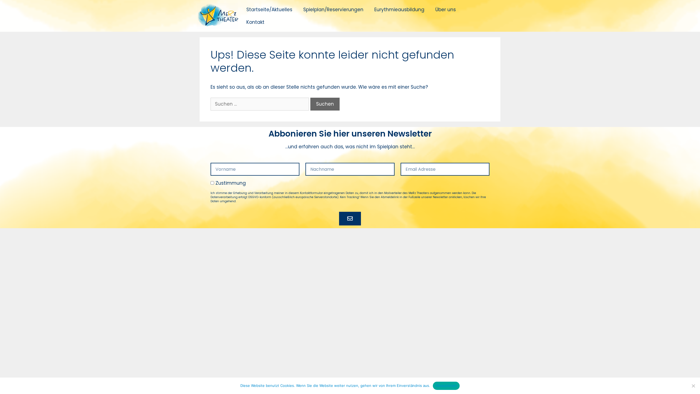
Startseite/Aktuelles (269, 9)
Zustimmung (230, 183)
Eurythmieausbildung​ (399, 9)
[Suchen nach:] (260, 104)
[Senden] (350, 218)
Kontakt (255, 22)
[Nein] (693, 386)
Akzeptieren (446, 385)
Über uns (445, 9)
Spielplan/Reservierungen (333, 9)
